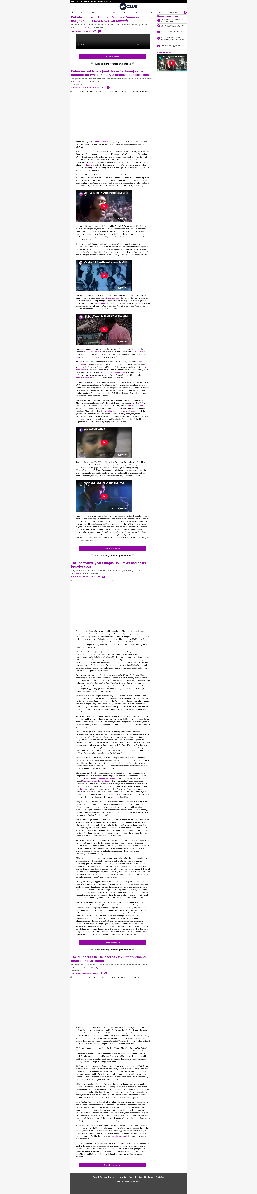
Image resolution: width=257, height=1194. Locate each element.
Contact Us (160, 1177)
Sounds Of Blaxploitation (91, 87)
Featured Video (164, 52)
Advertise (113, 1177)
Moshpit (108, 1)
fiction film (120, 642)
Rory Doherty (77, 573)
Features (78, 31)
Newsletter (173, 12)
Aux (160, 12)
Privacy (151, 1177)
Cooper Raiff (86, 31)
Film (113, 12)
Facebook (132, 1177)
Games (135, 12)
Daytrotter (100, 1)
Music (124, 12)
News (93, 12)
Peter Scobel (77, 28)
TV (103, 12)
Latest (82, 12)
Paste (72, 1)
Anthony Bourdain (88, 577)
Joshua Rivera (77, 968)
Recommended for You (167, 16)
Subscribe (148, 12)
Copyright (142, 1177)
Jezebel (86, 1)
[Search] (71, 12)
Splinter (93, 1)
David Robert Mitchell (90, 973)
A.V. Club (78, 1)
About (95, 1177)
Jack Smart (85, 28)
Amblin (79, 1128)
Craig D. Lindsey (78, 82)
